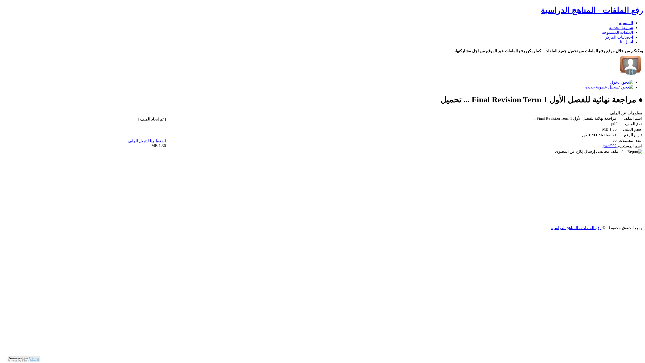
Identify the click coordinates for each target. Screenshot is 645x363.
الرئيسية (626, 23)
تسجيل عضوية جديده (602, 87)
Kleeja (34, 359)
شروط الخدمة (621, 27)
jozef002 (610, 146)
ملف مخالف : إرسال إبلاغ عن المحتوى (588, 151)
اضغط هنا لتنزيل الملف (147, 141)
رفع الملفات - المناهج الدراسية (592, 10)
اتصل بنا (626, 42)
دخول (615, 82)
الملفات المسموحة (617, 32)
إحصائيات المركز (619, 37)
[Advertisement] (492, 190)
